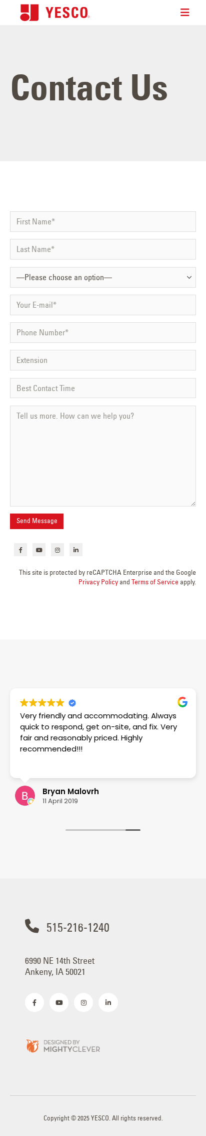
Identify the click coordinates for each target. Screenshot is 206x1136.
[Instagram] (57, 549)
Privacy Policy (98, 581)
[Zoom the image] (62, 1045)
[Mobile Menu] (185, 12)
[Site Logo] (55, 12)
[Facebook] (20, 549)
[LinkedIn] (76, 549)
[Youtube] (39, 549)
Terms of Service (155, 581)
